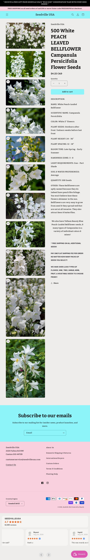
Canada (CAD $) (14, 503)
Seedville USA (67, 507)
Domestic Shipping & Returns (58, 453)
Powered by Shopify (78, 507)
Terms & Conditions (54, 469)
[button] (7, 14)
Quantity (54, 79)
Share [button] (56, 283)
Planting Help (52, 474)
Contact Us (11, 465)
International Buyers (55, 458)
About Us (50, 448)
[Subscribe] (63, 433)
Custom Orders (52, 464)
